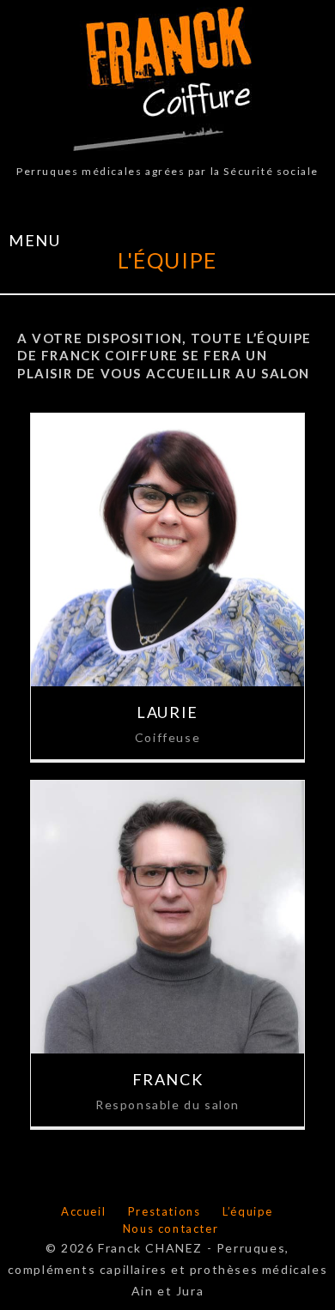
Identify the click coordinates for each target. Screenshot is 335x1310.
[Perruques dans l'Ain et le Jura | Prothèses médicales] (167, 79)
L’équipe (247, 1211)
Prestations (164, 1211)
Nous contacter (170, 1228)
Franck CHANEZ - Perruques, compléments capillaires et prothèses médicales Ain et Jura (168, 1269)
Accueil (83, 1211)
